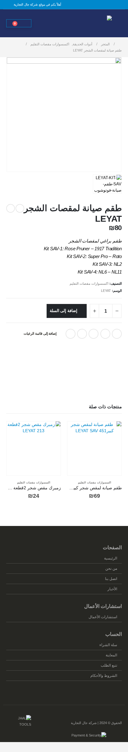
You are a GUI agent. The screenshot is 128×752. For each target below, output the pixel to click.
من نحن (111, 568)
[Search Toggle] (43, 23)
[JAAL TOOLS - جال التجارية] (95, 23)
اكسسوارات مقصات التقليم (89, 283)
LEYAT (106, 290)
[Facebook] (10, 4)
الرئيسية (110, 558)
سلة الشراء (108, 645)
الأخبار (112, 589)
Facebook (117, 334)
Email (70, 334)
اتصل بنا (111, 579)
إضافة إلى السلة (64, 310)
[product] (94, 448)
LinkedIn (93, 334)
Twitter (105, 334)
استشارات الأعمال (103, 617)
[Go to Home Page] (120, 44)
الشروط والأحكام (103, 675)
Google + (82, 334)
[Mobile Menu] (117, 23)
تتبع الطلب (109, 665)
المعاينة (111, 655)
